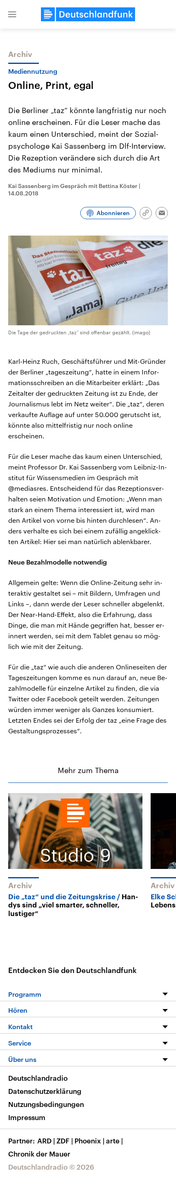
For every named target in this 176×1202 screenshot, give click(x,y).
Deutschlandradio (38, 1078)
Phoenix (89, 1140)
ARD (46, 1140)
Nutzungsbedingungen (46, 1104)
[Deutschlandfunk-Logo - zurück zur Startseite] (88, 14)
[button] (12, 14)
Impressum (26, 1117)
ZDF (64, 1140)
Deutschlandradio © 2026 (51, 1167)
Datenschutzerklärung (44, 1091)
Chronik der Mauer (39, 1154)
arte (114, 1140)
